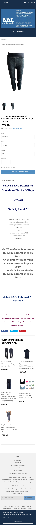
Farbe (3, 142)
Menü (6, 2)
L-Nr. (2, 133)
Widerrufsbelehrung (18, 465)
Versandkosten (17, 128)
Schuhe (30, 508)
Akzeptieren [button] (18, 521)
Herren (23, 506)
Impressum (18, 460)
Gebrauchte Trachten (19, 508)
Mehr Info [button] (6, 517)
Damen (17, 506)
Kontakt (18, 463)
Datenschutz (18, 470)
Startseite (4, 39)
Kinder (29, 506)
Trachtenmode (6, 508)
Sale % (11, 506)
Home (5, 506)
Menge (3, 159)
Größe (3, 150)
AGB (18, 468)
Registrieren (29, 497)
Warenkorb (30, 2)
